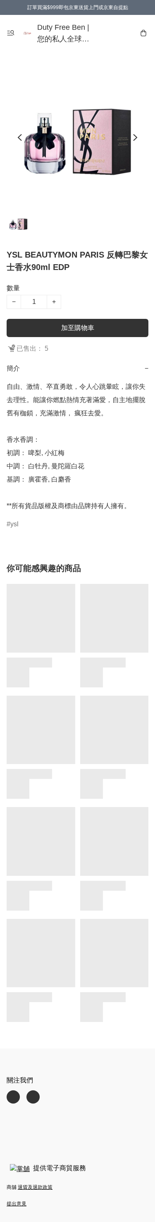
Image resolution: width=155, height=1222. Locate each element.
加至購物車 (77, 327)
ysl (14, 524)
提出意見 (16, 1204)
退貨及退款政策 (35, 1187)
